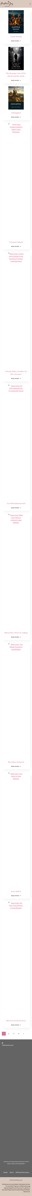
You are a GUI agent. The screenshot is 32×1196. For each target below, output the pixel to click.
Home (5, 1172)
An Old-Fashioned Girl (16, 503)
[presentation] (16, 21)
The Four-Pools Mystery (16, 1021)
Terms (11, 1172)
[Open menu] (30, 3)
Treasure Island (16, 242)
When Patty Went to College (16, 633)
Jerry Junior (16, 891)
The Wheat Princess (16, 762)
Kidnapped (16, 113)
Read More (16, 41)
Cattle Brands (16, 36)
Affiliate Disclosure (22, 1172)
